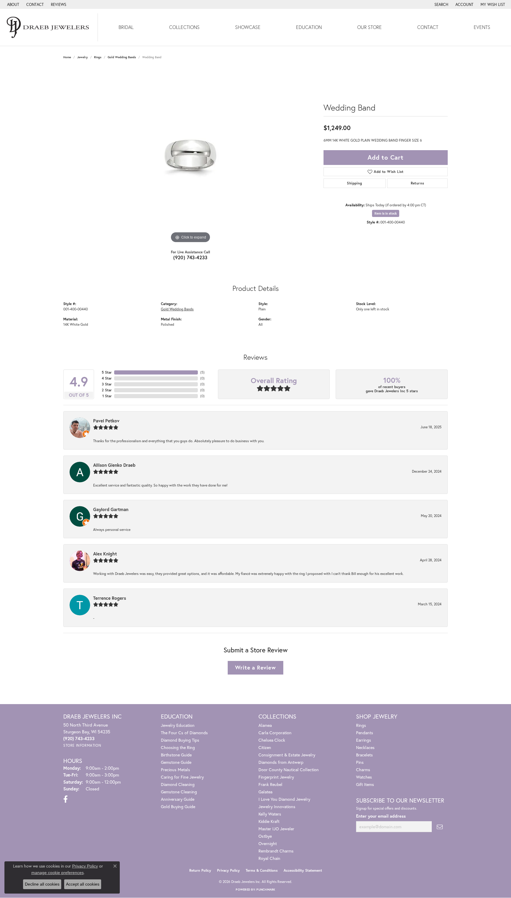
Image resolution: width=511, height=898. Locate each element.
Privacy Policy (228, 870)
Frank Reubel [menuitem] (270, 784)
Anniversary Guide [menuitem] (177, 799)
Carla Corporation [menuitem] (275, 732)
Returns (417, 183)
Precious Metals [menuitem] (175, 769)
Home (67, 57)
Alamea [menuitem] (265, 725)
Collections (184, 27)
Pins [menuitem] (360, 762)
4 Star (107, 378)
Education (309, 27)
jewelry (82, 57)
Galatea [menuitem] (265, 792)
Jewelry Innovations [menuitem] (276, 806)
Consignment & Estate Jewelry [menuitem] (286, 755)
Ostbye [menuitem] (265, 836)
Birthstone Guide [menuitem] (176, 755)
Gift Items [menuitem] (365, 784)
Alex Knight (105, 554)
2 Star (107, 390)
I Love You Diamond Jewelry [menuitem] (284, 799)
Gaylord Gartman (110, 509)
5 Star (107, 372)
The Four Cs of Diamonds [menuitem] (184, 732)
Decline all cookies (42, 884)
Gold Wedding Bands (122, 57)
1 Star (107, 396)
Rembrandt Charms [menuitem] (276, 851)
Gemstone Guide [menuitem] (176, 762)
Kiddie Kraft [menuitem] (268, 821)
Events (482, 27)
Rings (97, 57)
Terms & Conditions (262, 870)
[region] (190, 155)
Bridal (126, 27)
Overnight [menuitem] (267, 843)
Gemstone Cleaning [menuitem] (179, 792)
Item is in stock (385, 213)
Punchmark (265, 889)
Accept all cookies (82, 884)
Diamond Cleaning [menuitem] (178, 784)
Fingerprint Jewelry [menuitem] (276, 777)
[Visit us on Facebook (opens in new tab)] (65, 799)
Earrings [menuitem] (363, 740)
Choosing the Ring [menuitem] (178, 747)
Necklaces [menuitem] (365, 747)
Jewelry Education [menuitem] (178, 725)
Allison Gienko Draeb (114, 465)
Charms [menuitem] (363, 769)
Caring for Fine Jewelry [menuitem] (182, 777)
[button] (440, 4)
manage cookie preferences (57, 872)
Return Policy (200, 870)
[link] (12, 4)
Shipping (354, 183)
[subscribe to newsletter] (440, 826)
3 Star (107, 384)
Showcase (248, 27)
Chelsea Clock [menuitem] (271, 740)
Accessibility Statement (303, 870)
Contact (427, 27)
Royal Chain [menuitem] (269, 858)
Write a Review (255, 667)
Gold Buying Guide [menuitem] (178, 806)
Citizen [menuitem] (264, 747)
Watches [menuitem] (364, 777)
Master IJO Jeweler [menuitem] (276, 828)
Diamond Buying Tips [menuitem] (180, 740)
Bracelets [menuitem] (364, 755)
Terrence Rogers (109, 598)
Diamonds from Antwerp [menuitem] (280, 762)
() (202, 372)
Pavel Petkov (106, 421)
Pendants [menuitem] (364, 732)
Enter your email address (381, 816)
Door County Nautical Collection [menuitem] (288, 769)
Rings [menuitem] (361, 725)
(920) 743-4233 (190, 257)
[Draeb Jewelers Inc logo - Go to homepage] (49, 27)
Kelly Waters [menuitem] (269, 814)
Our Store (369, 27)
